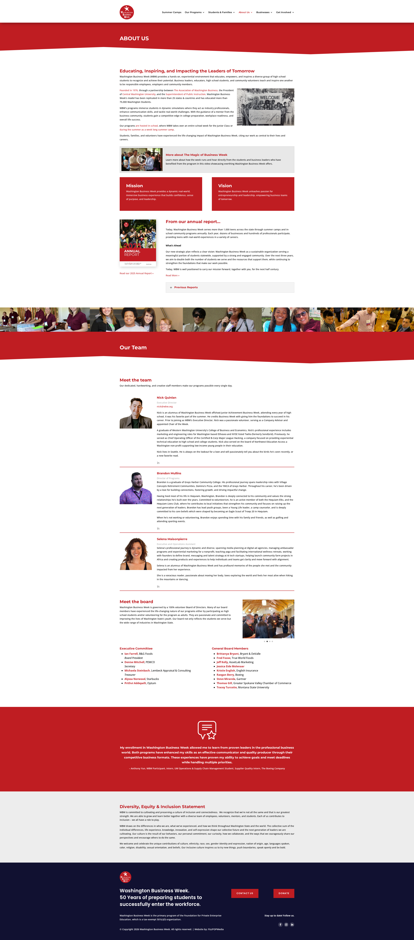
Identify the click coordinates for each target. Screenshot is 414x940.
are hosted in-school (147, 125)
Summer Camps (171, 12)
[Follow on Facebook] (280, 924)
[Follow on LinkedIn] (292, 924)
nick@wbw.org (165, 406)
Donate (284, 893)
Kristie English (226, 670)
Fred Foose (223, 658)
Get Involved (283, 12)
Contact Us (244, 893)
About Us (244, 12)
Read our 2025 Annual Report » (136, 273)
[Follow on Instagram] (286, 924)
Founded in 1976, (129, 90)
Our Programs (193, 12)
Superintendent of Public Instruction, (186, 94)
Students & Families (220, 12)
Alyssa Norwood (135, 679)
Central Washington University (138, 94)
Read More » (172, 275)
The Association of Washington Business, (196, 90)
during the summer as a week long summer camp (147, 129)
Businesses (262, 12)
